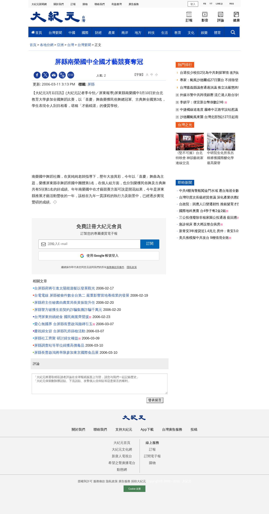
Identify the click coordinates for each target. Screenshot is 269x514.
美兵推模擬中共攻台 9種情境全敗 (204, 237)
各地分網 (46, 45)
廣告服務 (134, 4)
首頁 (38, 32)
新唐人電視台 (122, 456)
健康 (236, 20)
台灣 (70, 45)
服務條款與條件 (115, 267)
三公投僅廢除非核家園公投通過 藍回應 (208, 217)
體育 (217, 32)
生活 (164, 32)
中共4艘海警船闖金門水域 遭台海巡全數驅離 (212, 190)
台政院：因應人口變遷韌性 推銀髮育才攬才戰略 (215, 204)
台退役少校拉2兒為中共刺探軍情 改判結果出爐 (215, 72)
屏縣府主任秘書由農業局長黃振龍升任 (64, 303)
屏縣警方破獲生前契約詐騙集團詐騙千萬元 (68, 310)
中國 (72, 32)
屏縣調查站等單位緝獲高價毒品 (59, 345)
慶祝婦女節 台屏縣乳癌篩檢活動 (59, 331)
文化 (191, 32)
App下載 (147, 429)
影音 (205, 20)
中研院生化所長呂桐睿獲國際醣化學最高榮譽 (220, 158)
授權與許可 (85, 481)
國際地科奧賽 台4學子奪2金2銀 (202, 211)
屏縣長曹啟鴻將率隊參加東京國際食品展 (66, 353)
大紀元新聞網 (39, 4)
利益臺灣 (117, 4)
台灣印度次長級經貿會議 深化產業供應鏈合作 (213, 197)
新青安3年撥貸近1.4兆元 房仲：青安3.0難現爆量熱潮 (218, 231)
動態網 (122, 469)
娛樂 (204, 32)
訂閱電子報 (152, 456)
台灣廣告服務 (172, 429)
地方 (138, 32)
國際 (85, 32)
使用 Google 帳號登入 (103, 255)
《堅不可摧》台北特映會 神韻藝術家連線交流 (189, 158)
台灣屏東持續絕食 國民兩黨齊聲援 (61, 317)
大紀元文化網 (122, 449)
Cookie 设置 (134, 488)
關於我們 (59, 4)
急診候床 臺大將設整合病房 (199, 224)
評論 (220, 20)
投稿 (194, 429)
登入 (192, 4)
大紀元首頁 (121, 442)
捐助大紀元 (138, 481)
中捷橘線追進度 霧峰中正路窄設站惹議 (209, 109)
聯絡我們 (100, 4)
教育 (177, 32)
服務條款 (99, 481)
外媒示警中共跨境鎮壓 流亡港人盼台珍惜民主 (214, 95)
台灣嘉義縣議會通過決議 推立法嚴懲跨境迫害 (214, 87)
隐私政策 (112, 481)
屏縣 (91, 84)
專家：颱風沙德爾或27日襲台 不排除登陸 (211, 80)
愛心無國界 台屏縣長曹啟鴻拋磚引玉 (63, 324)
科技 (151, 32)
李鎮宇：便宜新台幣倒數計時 (202, 102)
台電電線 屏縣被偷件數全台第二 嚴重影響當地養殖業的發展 (81, 295)
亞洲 (60, 45)
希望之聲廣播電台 (121, 462)
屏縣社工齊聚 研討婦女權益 (56, 338)
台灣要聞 (55, 32)
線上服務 (152, 442)
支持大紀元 (123, 429)
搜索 (233, 31)
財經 (98, 32)
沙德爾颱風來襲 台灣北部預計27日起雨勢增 (213, 117)
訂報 (73, 4)
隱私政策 (132, 267)
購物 (85, 4)
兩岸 (124, 32)
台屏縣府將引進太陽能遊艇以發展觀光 (64, 288)
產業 (111, 32)
